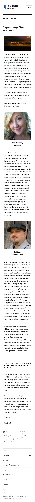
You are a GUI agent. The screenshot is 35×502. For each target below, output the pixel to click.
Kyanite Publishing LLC (10, 496)
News (11, 436)
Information (17, 434)
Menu (29, 7)
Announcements (8, 434)
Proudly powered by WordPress (13, 498)
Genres (10, 438)
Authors (6, 460)
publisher (14, 440)
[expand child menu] (30, 455)
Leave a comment (18, 442)
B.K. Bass (8, 432)
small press (20, 440)
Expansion (28, 436)
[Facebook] (4, 491)
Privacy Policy (23, 496)
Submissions (6, 442)
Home (5, 451)
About (5, 484)
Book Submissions (10, 474)
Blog (4, 470)
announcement (20, 436)
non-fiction (21, 438)
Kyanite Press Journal (11, 465)
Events (5, 479)
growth (15, 438)
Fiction (5, 438)
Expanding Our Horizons (13, 28)
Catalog (6, 456)
